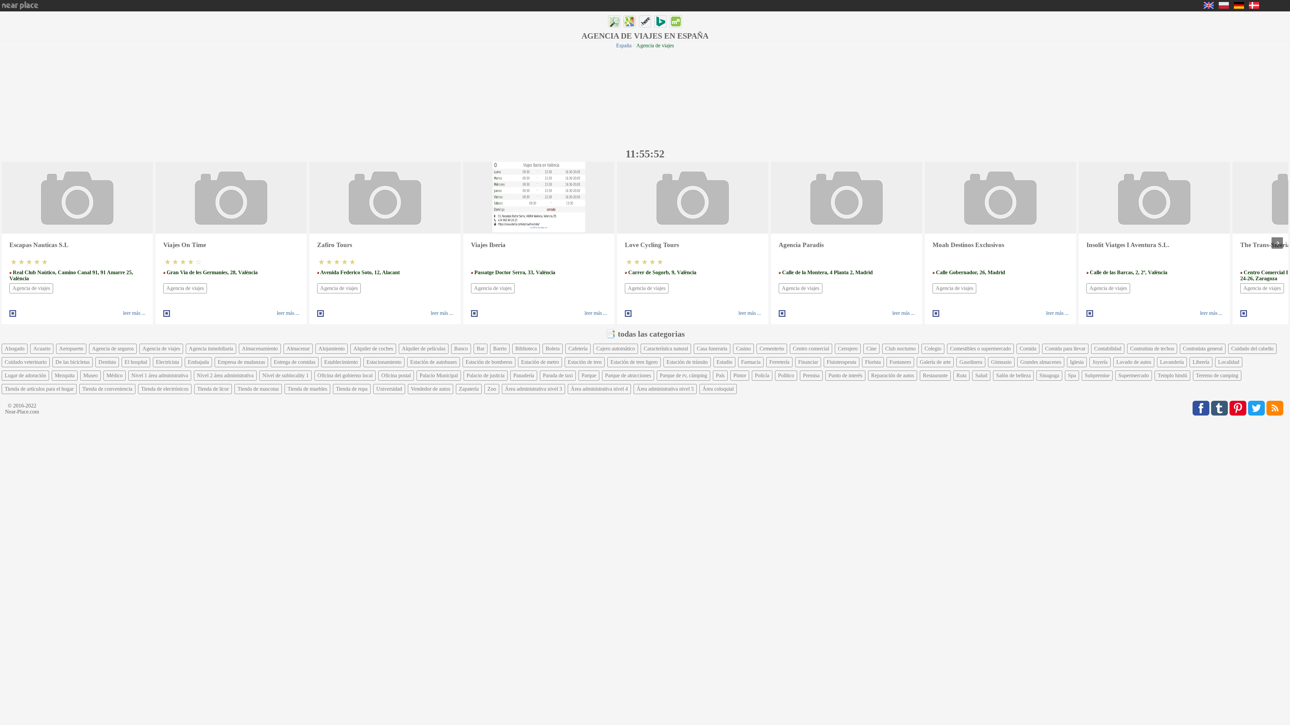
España (624, 45)
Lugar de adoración (25, 375)
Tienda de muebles (307, 389)
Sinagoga (1049, 375)
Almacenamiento (260, 348)
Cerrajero (848, 348)
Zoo (491, 389)
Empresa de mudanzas (241, 362)
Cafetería (578, 348)
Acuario (41, 348)
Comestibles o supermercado (980, 348)
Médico (114, 375)
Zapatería (469, 389)
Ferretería (779, 362)
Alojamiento (331, 348)
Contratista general (1202, 348)
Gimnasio (1001, 362)
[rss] (1274, 408)
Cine (871, 348)
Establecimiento (341, 362)
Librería (1201, 362)
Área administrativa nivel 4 (599, 389)
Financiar (808, 362)
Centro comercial (811, 348)
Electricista (167, 362)
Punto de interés (845, 375)
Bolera (553, 348)
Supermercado (1133, 375)
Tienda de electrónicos (164, 389)
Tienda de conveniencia (107, 389)
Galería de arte (935, 362)
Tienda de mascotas (258, 389)
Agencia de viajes (31, 288)
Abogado (15, 348)
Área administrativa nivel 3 (533, 389)
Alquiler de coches (373, 348)
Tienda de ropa (352, 389)
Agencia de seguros (113, 348)
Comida (1028, 348)
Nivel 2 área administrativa (225, 375)
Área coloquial (718, 389)
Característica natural (666, 348)
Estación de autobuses (433, 362)
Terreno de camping (1217, 375)
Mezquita (65, 375)
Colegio (932, 348)
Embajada (198, 362)
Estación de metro (540, 362)
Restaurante (935, 375)
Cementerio (772, 348)
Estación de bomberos (489, 362)
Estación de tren (585, 362)
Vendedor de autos (430, 389)
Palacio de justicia (486, 375)
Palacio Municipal (439, 375)
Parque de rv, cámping (683, 375)
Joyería (1100, 362)
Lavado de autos (1133, 362)
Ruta (961, 375)
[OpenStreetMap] (614, 21)
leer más (131, 313)
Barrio (500, 348)
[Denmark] (1254, 7)
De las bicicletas (72, 362)
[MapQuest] (676, 21)
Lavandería (1172, 362)
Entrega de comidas (294, 362)
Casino (743, 348)
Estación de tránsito (687, 362)
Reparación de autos (892, 375)
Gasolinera (970, 362)
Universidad (389, 389)
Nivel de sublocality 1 (285, 375)
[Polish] (1224, 7)
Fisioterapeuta (841, 362)
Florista (873, 362)
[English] (1209, 7)
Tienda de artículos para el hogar (39, 389)
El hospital (136, 362)
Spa (1072, 375)
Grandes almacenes (1040, 362)
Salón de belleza (1013, 375)
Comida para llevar (1065, 348)
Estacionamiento (384, 362)
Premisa (811, 375)
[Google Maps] (630, 21)
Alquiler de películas (423, 348)
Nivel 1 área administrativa (159, 375)
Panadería (523, 375)
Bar (480, 348)
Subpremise (1097, 375)
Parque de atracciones (628, 375)
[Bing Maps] (660, 21)
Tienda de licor (213, 389)
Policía (762, 375)
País (720, 375)
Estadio (724, 362)
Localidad (1228, 362)
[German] (1239, 7)
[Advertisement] (645, 97)
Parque (589, 375)
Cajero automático (615, 348)
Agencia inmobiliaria (211, 348)
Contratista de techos (1152, 348)
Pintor (739, 375)
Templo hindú (1172, 375)
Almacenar (298, 348)
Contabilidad (1107, 348)
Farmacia (751, 362)
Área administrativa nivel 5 (665, 389)
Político (786, 375)
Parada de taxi (558, 375)
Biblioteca (526, 348)
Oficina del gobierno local (345, 375)
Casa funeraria (712, 348)
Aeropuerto (71, 348)
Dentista (107, 362)
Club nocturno (900, 348)
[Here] (645, 21)
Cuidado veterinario (26, 362)
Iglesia (1077, 362)
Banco (461, 348)
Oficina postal (396, 375)
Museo (90, 375)
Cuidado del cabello (1252, 348)
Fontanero (900, 362)
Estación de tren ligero (634, 362)
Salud (981, 375)
